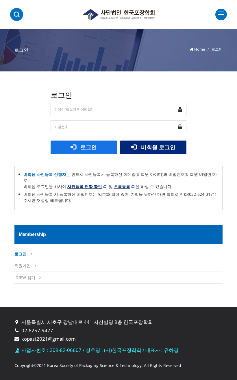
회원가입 (22, 265)
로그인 (88, 147)
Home (199, 49)
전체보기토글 (221, 14)
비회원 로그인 (157, 147)
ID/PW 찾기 (24, 277)
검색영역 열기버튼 (16, 14)
